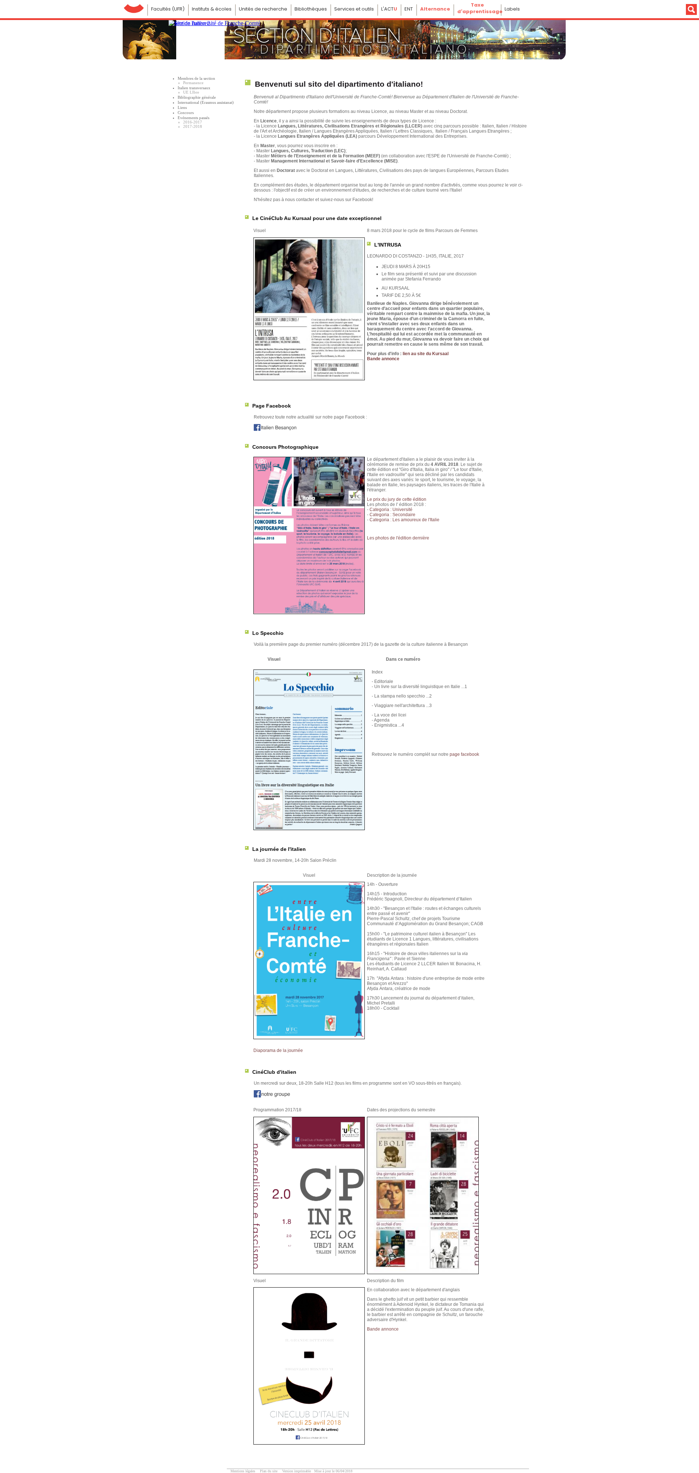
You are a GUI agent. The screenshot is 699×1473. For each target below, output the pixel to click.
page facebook (464, 754)
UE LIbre (191, 92)
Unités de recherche (263, 8)
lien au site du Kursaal (425, 353)
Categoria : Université (391, 509)
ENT (408, 8)
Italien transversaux (194, 88)
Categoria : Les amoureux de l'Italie (404, 519)
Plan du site (268, 1471)
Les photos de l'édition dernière (398, 538)
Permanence (193, 82)
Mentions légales (242, 1471)
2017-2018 (192, 126)
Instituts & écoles (212, 8)
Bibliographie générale (197, 97)
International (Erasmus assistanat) (206, 102)
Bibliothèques (311, 8)
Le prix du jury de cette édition (396, 499)
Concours (186, 112)
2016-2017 (192, 122)
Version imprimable (296, 1471)
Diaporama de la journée (278, 1050)
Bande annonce (383, 358)
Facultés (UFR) (168, 8)
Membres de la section (196, 78)
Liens (182, 107)
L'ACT (389, 8)
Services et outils (354, 8)
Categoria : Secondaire (392, 514)
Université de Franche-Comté (133, 6)
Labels (512, 8)
